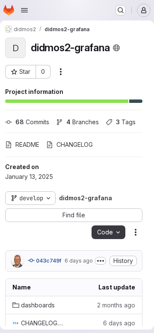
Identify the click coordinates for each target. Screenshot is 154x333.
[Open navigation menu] (24, 10)
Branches (82, 122)
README (27, 144)
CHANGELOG (74, 144)
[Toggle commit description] (100, 261)
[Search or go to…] (121, 10)
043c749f (48, 260)
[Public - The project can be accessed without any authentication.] (116, 47)
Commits (32, 122)
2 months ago (116, 305)
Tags (126, 122)
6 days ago (79, 260)
